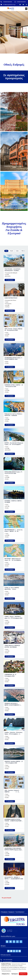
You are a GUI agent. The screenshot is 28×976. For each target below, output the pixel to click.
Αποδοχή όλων (23, 973)
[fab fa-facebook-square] (8, 951)
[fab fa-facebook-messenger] (11, 951)
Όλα (6, 250)
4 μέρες (17, 250)
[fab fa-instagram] (14, 951)
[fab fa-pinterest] (19, 951)
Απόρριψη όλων (6, 973)
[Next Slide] (26, 32)
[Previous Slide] (2, 32)
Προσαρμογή (14, 973)
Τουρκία (11, 250)
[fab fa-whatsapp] (17, 951)
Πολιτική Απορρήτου (6, 970)
